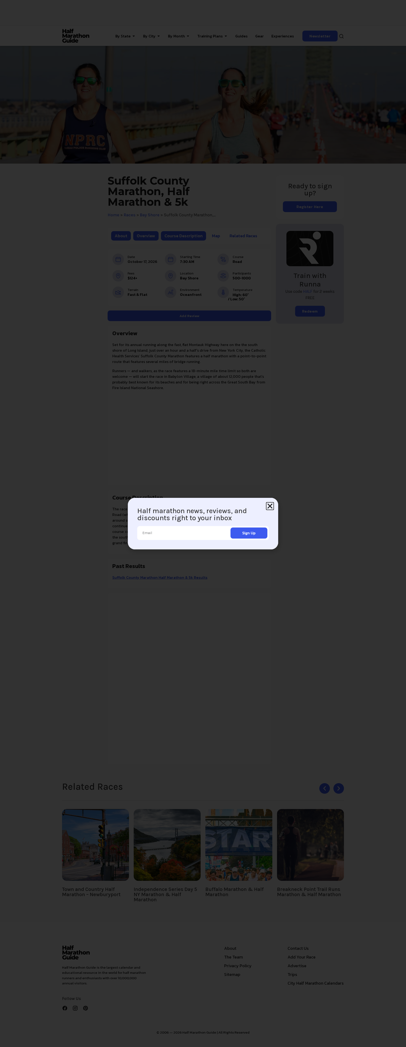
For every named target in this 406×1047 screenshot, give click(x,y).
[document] (203, 523)
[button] (269, 506)
